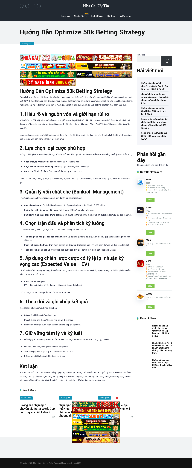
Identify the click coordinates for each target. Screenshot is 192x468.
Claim (150, 200)
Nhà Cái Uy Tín (80, 16)
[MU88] (140, 266)
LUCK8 (149, 294)
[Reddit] (39, 6)
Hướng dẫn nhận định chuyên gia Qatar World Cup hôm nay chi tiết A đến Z (37, 408)
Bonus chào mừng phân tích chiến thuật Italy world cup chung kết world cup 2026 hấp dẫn (154, 123)
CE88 (148, 240)
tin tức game (125, 16)
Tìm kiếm (141, 55)
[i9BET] (140, 184)
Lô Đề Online (97, 16)
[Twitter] (27, 6)
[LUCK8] (140, 299)
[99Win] (140, 212)
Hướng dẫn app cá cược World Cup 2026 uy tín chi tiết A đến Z (153, 111)
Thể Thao (111, 16)
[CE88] (140, 245)
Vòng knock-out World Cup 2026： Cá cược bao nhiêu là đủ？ (154, 136)
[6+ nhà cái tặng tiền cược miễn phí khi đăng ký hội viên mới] (96, 6)
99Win (149, 207)
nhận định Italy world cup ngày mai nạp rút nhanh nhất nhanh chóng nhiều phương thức (154, 98)
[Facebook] (22, 6)
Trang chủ (65, 16)
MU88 (148, 261)
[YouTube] (33, 6)
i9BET (148, 179)
